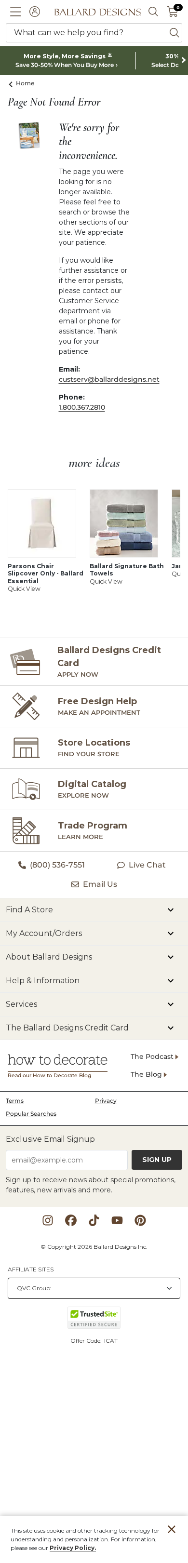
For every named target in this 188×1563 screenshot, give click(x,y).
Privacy (106, 1100)
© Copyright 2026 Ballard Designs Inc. (94, 1246)
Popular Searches (31, 1113)
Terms (15, 1100)
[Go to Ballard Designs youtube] (117, 1220)
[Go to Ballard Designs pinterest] (140, 1220)
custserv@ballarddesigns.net (109, 379)
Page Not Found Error (54, 102)
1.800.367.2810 (82, 407)
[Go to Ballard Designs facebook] (71, 1220)
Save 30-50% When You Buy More (64, 65)
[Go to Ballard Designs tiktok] (94, 1220)
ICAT (111, 1340)
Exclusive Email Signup (50, 1139)
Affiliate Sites (31, 1269)
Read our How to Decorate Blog (49, 1075)
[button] (15, 11)
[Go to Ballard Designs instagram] (48, 1220)
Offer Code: (86, 1340)
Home (25, 83)
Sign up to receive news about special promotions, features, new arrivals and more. (90, 1185)
